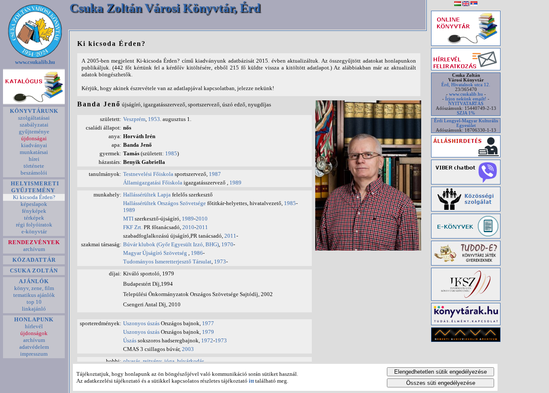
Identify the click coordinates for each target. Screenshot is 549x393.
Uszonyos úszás (141, 323)
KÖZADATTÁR (34, 260)
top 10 (34, 302)
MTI (128, 218)
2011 (202, 227)
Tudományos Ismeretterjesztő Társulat (167, 261)
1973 (220, 261)
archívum (34, 249)
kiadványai (34, 145)
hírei (34, 159)
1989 (235, 182)
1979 (208, 332)
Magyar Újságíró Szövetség (155, 253)
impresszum (34, 354)
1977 (208, 323)
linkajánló (34, 308)
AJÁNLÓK (34, 281)
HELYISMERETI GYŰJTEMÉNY (34, 186)
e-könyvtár (34, 231)
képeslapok (33, 204)
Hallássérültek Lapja (147, 194)
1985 (171, 153)
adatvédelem (34, 347)
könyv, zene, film (34, 288)
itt (251, 381)
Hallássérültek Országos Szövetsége (165, 203)
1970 (227, 244)
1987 (215, 174)
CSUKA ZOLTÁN (34, 270)
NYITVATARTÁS (465, 103)
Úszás (129, 340)
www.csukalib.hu (35, 62)
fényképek (34, 211)
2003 (188, 349)
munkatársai (33, 152)
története (33, 166)
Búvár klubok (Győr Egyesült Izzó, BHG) (171, 244)
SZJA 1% (466, 113)
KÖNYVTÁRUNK (34, 111)
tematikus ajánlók (34, 295)
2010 (202, 218)
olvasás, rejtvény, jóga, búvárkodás (163, 361)
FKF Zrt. (132, 227)
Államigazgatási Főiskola (152, 182)
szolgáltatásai (34, 118)
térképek (34, 218)
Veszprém (134, 119)
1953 (154, 119)
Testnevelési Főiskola (149, 174)
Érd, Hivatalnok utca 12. (465, 84)
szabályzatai (34, 124)
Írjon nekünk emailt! (465, 99)
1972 (207, 340)
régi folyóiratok (34, 224)
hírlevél (34, 326)
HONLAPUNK (33, 319)
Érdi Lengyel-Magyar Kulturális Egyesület (466, 123)
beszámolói (33, 172)
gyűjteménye (34, 131)
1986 (197, 253)
